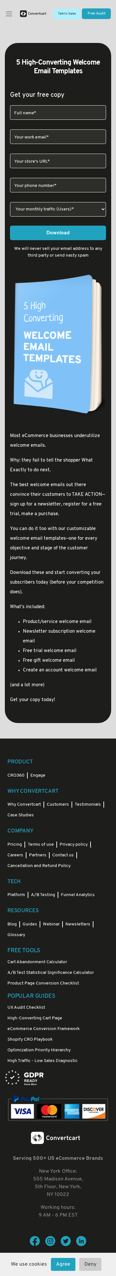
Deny (90, 1264)
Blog (12, 924)
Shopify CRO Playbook (30, 1039)
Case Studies (20, 815)
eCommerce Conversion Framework (43, 1028)
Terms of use (41, 844)
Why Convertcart (24, 804)
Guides (30, 924)
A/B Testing (43, 895)
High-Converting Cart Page (34, 1018)
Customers (58, 804)
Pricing (14, 844)
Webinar (51, 924)
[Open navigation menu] (9, 14)
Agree (63, 1264)
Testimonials (88, 804)
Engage (37, 775)
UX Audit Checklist (26, 1007)
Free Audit (96, 13)
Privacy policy (74, 844)
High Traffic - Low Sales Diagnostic (42, 1060)
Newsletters (77, 924)
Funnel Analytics (78, 895)
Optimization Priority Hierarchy (39, 1050)
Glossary (16, 935)
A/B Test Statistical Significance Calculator (50, 972)
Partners (37, 855)
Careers (15, 855)
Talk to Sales (67, 13)
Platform (16, 895)
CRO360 (15, 775)
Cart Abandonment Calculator (37, 962)
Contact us (63, 855)
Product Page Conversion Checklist (43, 983)
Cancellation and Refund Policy (39, 865)
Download (58, 233)
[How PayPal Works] (58, 1108)
